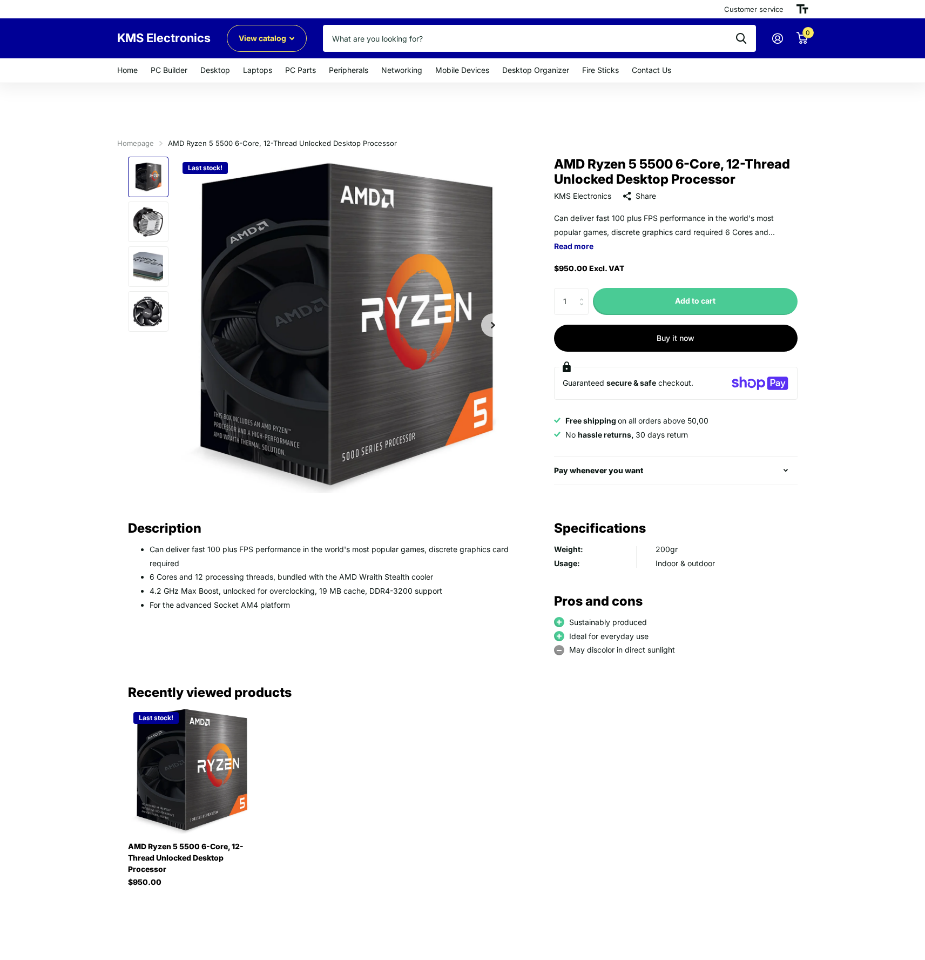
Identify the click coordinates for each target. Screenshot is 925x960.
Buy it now (675, 338)
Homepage (135, 143)
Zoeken (741, 38)
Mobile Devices (462, 70)
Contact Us (651, 70)
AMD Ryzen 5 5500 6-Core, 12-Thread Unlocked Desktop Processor (186, 858)
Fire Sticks (600, 70)
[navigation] (148, 177)
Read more (573, 246)
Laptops (257, 70)
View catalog (263, 38)
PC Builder (169, 70)
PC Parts (300, 70)
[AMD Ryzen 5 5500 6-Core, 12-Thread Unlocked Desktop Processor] (191, 770)
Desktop (215, 70)
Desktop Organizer (535, 70)
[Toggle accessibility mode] (802, 9)
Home (127, 70)
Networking (401, 70)
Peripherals (348, 70)
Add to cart (695, 301)
